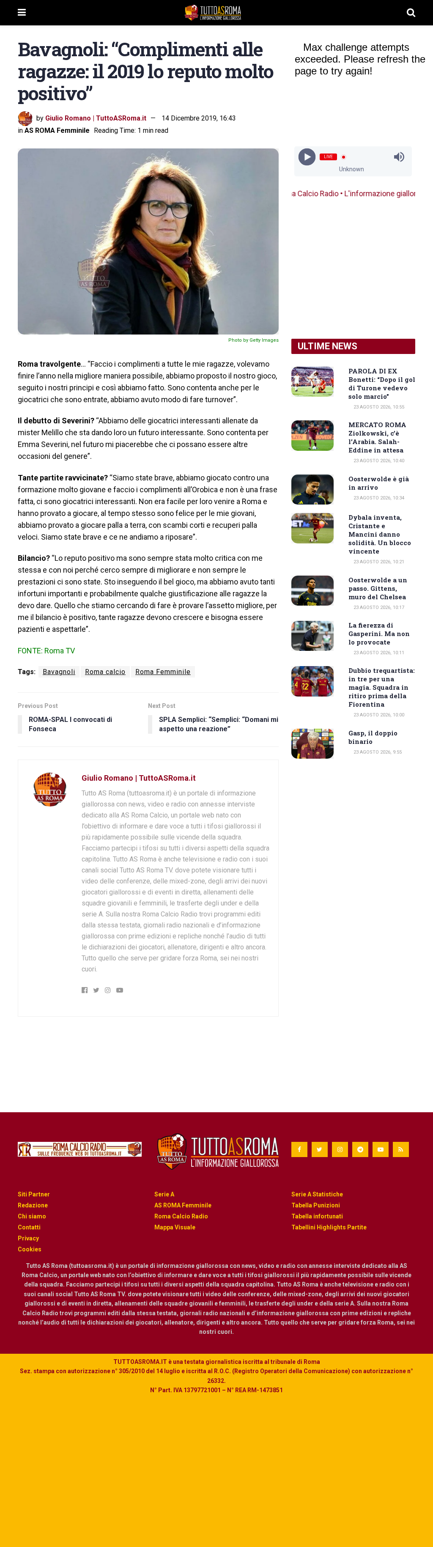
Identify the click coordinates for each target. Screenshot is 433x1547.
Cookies (29, 1249)
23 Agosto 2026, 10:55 (378, 407)
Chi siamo (32, 1216)
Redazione (33, 1205)
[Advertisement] (353, 269)
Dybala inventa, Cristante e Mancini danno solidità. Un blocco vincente (379, 534)
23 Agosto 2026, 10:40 (378, 461)
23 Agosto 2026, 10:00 (378, 715)
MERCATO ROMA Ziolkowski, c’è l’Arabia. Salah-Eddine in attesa (377, 437)
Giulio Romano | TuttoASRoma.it (95, 118)
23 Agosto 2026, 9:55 (377, 752)
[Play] (307, 157)
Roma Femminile (163, 672)
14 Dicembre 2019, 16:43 (199, 118)
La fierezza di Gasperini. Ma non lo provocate (379, 633)
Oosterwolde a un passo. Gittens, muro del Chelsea (377, 588)
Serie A (164, 1194)
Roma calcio (105, 672)
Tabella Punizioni (315, 1205)
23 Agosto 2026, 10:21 (378, 562)
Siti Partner (34, 1194)
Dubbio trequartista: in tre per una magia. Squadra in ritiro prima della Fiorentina (381, 687)
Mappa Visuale (174, 1227)
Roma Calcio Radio (181, 1216)
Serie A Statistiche (317, 1194)
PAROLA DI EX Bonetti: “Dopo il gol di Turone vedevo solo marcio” (381, 383)
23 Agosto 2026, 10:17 (378, 607)
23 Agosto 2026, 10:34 (378, 498)
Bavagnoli (59, 672)
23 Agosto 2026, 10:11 (378, 653)
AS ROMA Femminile (57, 130)
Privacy (28, 1238)
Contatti (29, 1227)
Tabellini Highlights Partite (329, 1227)
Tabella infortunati (317, 1216)
